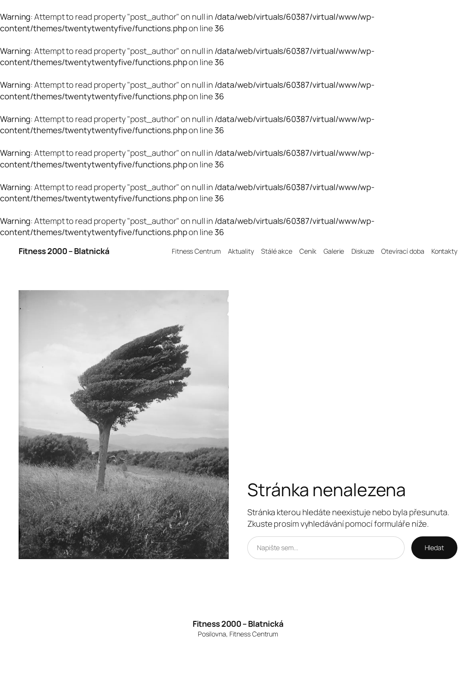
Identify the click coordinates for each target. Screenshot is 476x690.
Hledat (434, 547)
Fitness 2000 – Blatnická (64, 251)
